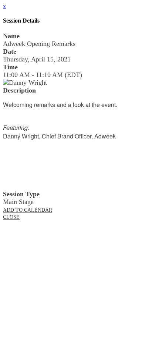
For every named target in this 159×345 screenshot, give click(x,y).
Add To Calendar (27, 210)
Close (11, 217)
